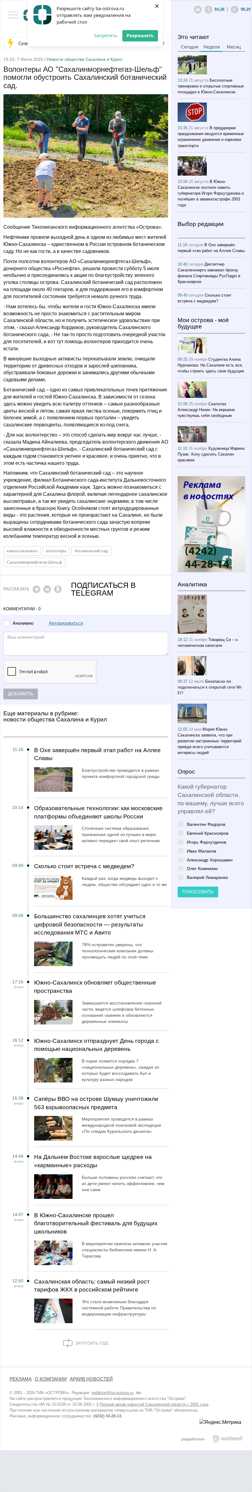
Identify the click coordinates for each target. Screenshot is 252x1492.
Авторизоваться (66, 623)
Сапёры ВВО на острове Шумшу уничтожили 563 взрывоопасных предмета (96, 1103)
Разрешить (140, 35)
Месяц (234, 47)
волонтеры (56, 551)
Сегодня (189, 47)
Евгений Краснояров (207, 833)
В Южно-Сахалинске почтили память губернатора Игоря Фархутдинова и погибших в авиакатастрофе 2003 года (211, 193)
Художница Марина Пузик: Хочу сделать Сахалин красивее (211, 454)
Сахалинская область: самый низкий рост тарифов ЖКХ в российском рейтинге (92, 1285)
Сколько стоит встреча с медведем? (84, 866)
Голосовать (198, 891)
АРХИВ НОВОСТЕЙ (91, 1379)
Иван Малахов (201, 851)
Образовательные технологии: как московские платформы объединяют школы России (98, 812)
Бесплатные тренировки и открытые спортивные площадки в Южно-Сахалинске (211, 86)
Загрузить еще (91, 1343)
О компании (51, 1379)
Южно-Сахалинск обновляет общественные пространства (95, 986)
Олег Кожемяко (202, 868)
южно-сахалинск (22, 551)
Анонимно (23, 623)
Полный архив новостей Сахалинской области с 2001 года (154, 1404)
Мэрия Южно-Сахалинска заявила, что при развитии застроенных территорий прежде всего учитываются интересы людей (209, 741)
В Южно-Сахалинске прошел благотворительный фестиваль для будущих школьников (96, 1223)
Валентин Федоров (206, 824)
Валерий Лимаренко (207, 877)
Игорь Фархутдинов (206, 842)
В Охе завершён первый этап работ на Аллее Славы (97, 754)
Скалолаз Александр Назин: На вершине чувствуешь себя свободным (206, 410)
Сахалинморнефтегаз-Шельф (34, 562)
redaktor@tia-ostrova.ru (112, 1392)
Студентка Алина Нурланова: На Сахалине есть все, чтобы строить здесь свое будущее (211, 365)
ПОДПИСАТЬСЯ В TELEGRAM (103, 589)
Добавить (20, 693)
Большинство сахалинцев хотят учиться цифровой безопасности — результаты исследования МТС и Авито (89, 924)
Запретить (105, 35)
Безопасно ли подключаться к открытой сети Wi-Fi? (210, 687)
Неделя (211, 47)
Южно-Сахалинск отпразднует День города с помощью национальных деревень (96, 1045)
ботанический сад (91, 551)
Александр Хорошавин (210, 859)
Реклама (21, 1379)
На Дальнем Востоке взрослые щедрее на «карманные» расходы (93, 1161)
